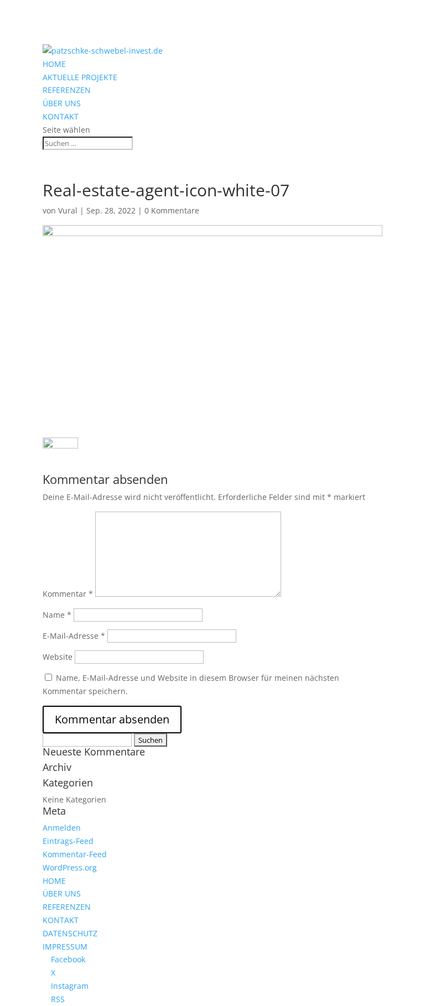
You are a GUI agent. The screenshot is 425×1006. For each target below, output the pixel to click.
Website (57, 656)
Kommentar (68, 593)
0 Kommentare (171, 210)
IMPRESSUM (65, 946)
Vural (67, 210)
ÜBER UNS (62, 103)
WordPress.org (70, 867)
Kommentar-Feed (75, 854)
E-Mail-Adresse (74, 635)
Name (57, 614)
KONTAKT (61, 116)
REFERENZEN (67, 90)
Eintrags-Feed (68, 841)
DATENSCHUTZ (70, 933)
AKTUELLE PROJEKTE (80, 77)
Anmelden (62, 827)
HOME (54, 64)
